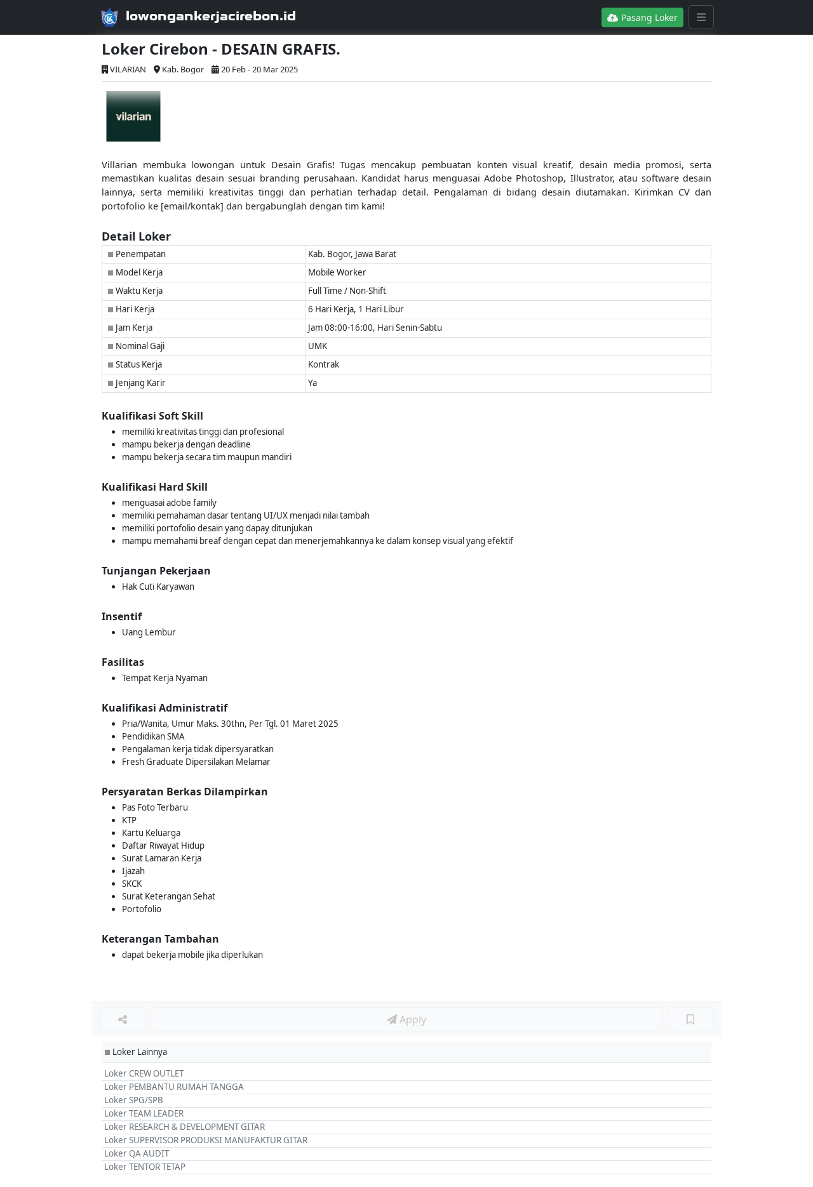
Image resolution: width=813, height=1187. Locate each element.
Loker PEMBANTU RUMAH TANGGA (174, 1086)
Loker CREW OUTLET (144, 1073)
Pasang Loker (648, 17)
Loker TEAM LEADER (144, 1113)
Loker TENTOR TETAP (144, 1166)
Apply (411, 1019)
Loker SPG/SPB (133, 1100)
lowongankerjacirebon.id (211, 15)
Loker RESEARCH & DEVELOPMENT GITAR (184, 1126)
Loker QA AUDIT (136, 1153)
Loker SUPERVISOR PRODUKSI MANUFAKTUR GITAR (205, 1140)
